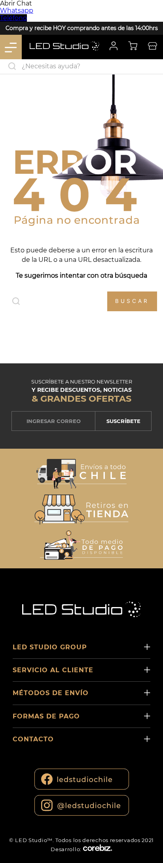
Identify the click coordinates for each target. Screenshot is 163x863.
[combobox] (81, 66)
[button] (81, 474)
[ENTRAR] (112, 47)
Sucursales (152, 46)
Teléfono (13, 18)
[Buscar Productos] (155, 66)
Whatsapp (16, 10)
